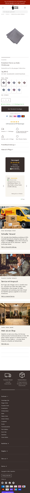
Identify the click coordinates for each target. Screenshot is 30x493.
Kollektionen (7, 14)
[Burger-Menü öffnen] (3, 7)
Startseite (2, 14)
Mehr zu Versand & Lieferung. (9, 247)
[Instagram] (2, 483)
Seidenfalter (4, 60)
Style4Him (12, 471)
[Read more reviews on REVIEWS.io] (15, 169)
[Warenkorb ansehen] (25, 7)
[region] (15, 186)
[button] (25, 7)
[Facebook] (10, 483)
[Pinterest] (6, 483)
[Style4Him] (15, 7)
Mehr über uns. (5, 344)
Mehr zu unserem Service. (8, 296)
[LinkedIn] (13, 483)
